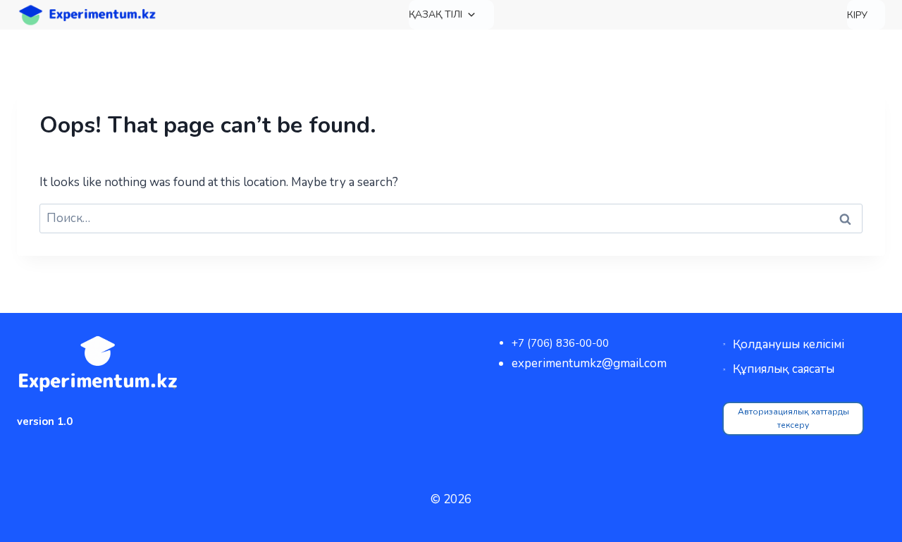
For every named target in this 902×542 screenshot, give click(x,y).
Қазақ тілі (435, 14)
